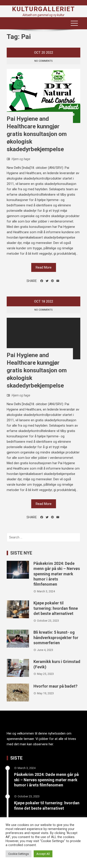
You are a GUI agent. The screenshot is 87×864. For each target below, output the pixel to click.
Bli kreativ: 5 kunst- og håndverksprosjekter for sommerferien (55, 637)
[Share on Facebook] (41, 280)
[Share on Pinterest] (52, 280)
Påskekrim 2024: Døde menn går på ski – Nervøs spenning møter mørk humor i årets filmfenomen (56, 574)
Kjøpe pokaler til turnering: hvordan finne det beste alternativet (55, 608)
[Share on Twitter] (47, 280)
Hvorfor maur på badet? (55, 686)
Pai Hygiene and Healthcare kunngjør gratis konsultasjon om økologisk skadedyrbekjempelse (37, 133)
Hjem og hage (21, 159)
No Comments (43, 60)
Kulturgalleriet (43, 9)
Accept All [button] (43, 854)
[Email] (57, 280)
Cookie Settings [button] (18, 854)
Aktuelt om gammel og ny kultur (43, 15)
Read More (44, 267)
